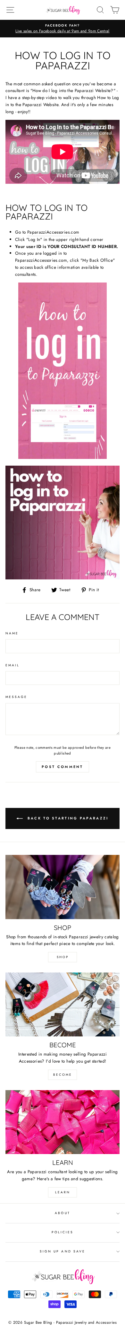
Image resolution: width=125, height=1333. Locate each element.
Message (16, 696)
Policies (62, 1232)
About (62, 1213)
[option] (62, 29)
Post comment (62, 766)
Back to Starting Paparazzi (66, 818)
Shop (63, 957)
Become (62, 1074)
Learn (62, 1192)
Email (12, 665)
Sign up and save (62, 1251)
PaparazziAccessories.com (53, 232)
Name (12, 633)
